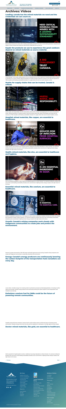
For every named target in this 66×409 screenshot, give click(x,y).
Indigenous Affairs (23, 386)
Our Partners (49, 376)
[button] (59, 5)
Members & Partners (39, 8)
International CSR (23, 379)
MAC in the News (50, 402)
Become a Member (50, 378)
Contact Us (22, 395)
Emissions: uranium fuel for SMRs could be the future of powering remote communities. (30, 294)
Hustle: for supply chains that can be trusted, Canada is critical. (29, 84)
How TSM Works (36, 384)
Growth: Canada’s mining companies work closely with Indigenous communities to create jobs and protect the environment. (29, 223)
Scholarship (22, 394)
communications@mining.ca (11, 385)
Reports (48, 382)
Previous (7, 360)
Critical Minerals (22, 385)
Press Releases (49, 388)
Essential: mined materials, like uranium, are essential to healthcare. (30, 188)
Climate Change (22, 382)
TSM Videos (35, 394)
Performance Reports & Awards (38, 390)
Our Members (49, 375)
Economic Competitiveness (24, 376)
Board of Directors (23, 391)
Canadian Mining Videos (51, 395)
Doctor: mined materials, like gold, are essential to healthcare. (32, 327)
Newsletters (49, 389)
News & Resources (49, 8)
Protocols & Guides (36, 387)
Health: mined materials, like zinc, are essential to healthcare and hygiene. (32, 153)
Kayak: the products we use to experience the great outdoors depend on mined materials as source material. (32, 49)
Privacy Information (57, 404)
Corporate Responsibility (24, 378)
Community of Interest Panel (38, 388)
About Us (57, 8)
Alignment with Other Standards (38, 385)
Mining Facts (9, 8)
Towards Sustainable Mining (27, 8)
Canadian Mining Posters (51, 392)
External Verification (36, 393)
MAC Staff (21, 392)
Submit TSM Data (36, 391)
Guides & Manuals (50, 384)
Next (59, 360)
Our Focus (17, 8)
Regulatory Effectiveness (24, 375)
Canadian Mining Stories (51, 394)
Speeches (48, 385)
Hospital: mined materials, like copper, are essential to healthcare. (29, 118)
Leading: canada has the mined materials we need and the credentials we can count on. (31, 16)
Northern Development (24, 381)
